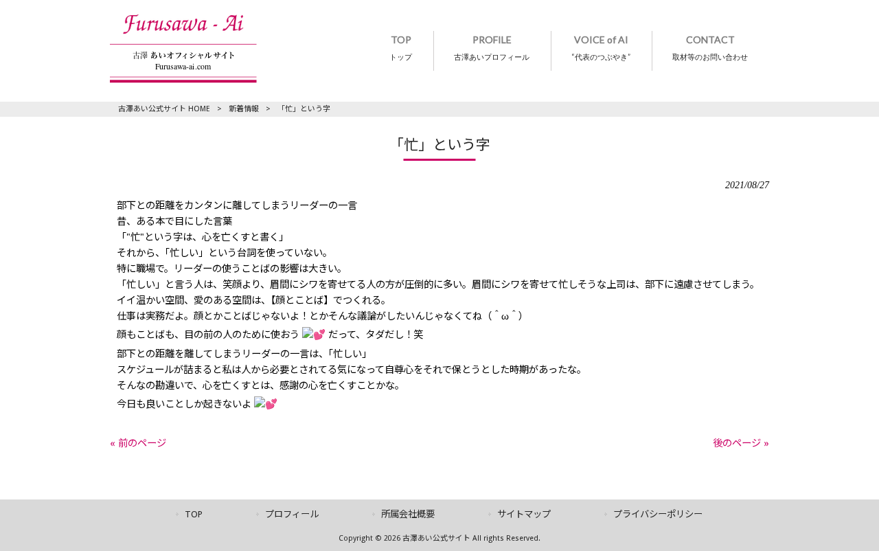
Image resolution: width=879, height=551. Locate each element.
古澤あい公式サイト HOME (164, 108)
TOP (194, 514)
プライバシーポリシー (658, 514)
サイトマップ (524, 514)
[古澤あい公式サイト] (183, 79)
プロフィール (292, 514)
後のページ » (741, 443)
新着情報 (244, 108)
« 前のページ (138, 443)
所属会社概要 (408, 514)
